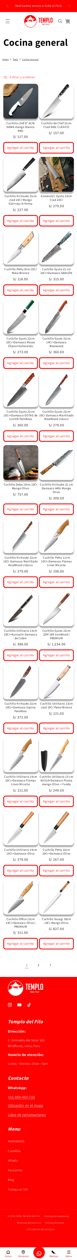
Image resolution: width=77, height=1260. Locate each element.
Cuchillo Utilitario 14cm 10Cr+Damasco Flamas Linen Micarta (20, 780)
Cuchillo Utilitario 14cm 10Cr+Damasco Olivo (20, 851)
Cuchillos (14, 1151)
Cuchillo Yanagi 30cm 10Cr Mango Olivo (56, 921)
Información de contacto (41, 1229)
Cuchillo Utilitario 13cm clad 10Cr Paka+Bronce (56, 705)
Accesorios (15, 1170)
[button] (7, 21)
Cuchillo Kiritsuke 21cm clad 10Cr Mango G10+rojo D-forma (21, 199)
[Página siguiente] (50, 965)
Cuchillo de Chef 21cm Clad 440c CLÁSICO (56, 125)
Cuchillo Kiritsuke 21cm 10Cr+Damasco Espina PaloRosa (21, 707)
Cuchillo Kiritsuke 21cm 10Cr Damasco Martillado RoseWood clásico (20, 561)
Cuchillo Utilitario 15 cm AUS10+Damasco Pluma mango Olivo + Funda (56, 780)
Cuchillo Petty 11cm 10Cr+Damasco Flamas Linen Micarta (56, 561)
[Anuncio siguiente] (69, 6)
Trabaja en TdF (18, 1189)
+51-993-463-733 (21, 1097)
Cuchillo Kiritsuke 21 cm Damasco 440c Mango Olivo (56, 488)
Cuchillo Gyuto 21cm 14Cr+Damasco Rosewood (56, 342)
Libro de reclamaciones (27, 1114)
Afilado (13, 1160)
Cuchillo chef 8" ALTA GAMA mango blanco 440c (20, 127)
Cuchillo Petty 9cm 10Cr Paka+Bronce (20, 271)
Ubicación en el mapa (25, 1105)
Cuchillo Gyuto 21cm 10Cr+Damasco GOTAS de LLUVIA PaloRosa (21, 415)
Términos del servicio (29, 1222)
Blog (11, 1180)
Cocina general (30, 59)
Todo (15, 59)
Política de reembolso (56, 1216)
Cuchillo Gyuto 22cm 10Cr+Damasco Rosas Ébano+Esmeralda (20, 342)
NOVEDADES (16, 1141)
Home (5, 59)
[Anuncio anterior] (7, 6)
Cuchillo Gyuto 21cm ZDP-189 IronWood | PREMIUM (56, 634)
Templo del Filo (31, 1216)
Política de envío (54, 1222)
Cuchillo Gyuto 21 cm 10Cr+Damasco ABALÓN (56, 271)
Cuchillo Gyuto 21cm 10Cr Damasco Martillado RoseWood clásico (56, 415)
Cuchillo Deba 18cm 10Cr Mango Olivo (21, 486)
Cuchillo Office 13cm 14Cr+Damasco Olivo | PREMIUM (21, 922)
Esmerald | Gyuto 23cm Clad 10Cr (56, 198)
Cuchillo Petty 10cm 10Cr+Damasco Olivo (56, 851)
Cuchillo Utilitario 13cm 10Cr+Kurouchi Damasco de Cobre (20, 634)
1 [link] (27, 965)
